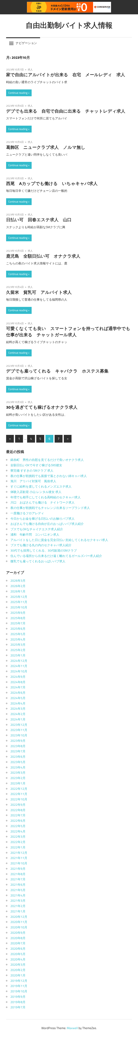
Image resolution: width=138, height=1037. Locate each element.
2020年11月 (18, 922)
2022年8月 (18, 810)
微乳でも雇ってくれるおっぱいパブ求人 (37, 561)
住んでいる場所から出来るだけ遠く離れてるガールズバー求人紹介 (56, 556)
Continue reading (17, 93)
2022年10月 (18, 799)
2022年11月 (18, 794)
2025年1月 (18, 655)
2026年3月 (18, 580)
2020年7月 (18, 943)
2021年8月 (18, 874)
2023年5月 (18, 762)
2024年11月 (18, 666)
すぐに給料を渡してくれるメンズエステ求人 (41, 486)
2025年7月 (18, 623)
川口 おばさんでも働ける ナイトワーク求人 (42, 502)
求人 (30, 69)
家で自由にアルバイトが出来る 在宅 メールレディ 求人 (65, 74)
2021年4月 (18, 895)
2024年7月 (18, 687)
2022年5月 (18, 826)
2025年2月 (18, 650)
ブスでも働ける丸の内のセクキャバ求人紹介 (41, 545)
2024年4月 (18, 703)
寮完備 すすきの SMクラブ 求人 (31, 470)
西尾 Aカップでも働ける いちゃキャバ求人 (52, 183)
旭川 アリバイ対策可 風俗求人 (33, 481)
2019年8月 (18, 1002)
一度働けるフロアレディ (27, 513)
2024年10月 (18, 671)
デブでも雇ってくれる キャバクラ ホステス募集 (57, 371)
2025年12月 (18, 596)
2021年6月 (18, 884)
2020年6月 (18, 948)
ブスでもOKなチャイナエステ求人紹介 (36, 529)
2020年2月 (18, 970)
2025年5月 (18, 634)
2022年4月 (18, 831)
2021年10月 (18, 863)
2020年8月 (18, 938)
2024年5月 (18, 698)
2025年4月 (18, 639)
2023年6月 (18, 756)
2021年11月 (18, 858)
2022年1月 (18, 847)
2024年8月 (18, 682)
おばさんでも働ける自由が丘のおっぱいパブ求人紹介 (47, 523)
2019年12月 (18, 980)
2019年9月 (18, 996)
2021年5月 (18, 890)
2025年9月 (18, 612)
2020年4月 (18, 959)
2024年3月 (18, 708)
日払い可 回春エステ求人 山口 (39, 219)
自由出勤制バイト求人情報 (69, 25)
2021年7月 (18, 879)
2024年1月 (18, 719)
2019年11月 (18, 986)
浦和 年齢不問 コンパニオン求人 (34, 534)
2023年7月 (18, 751)
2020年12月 (18, 916)
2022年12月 (18, 788)
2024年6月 (18, 692)
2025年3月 (18, 644)
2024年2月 (18, 714)
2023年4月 (18, 767)
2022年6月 (18, 820)
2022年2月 (18, 842)
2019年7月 (18, 1007)
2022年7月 (18, 815)
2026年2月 (18, 586)
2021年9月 (18, 868)
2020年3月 (18, 964)
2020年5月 (18, 954)
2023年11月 (18, 730)
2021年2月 (18, 906)
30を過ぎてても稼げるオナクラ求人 (41, 407)
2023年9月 (18, 740)
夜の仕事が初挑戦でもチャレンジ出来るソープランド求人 (50, 508)
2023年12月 (18, 724)
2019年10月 (18, 991)
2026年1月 (18, 591)
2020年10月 (18, 927)
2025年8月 (18, 618)
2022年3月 (18, 836)
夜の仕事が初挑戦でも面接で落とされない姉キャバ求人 (48, 476)
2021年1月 (18, 911)
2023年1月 (18, 783)
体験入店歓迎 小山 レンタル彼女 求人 (35, 492)
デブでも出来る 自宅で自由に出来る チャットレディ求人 (65, 111)
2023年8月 (18, 746)
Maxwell (72, 1028)
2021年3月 (18, 900)
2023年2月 (18, 778)
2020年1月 (18, 975)
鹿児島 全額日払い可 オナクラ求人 (43, 256)
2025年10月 (18, 607)
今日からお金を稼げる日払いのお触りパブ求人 (42, 518)
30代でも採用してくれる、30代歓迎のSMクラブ (43, 550)
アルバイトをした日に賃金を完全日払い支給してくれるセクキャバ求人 (59, 540)
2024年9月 (18, 676)
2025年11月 (18, 602)
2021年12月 (18, 852)
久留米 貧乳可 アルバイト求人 (39, 292)
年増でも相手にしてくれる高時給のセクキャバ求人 (45, 497)
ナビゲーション (26, 43)
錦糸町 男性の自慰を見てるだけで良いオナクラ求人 (47, 459)
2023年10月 (18, 735)
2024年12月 (18, 660)
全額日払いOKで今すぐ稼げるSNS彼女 (36, 465)
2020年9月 (18, 932)
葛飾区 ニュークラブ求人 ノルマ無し (45, 147)
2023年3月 (18, 772)
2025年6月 (18, 628)
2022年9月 (18, 804)
